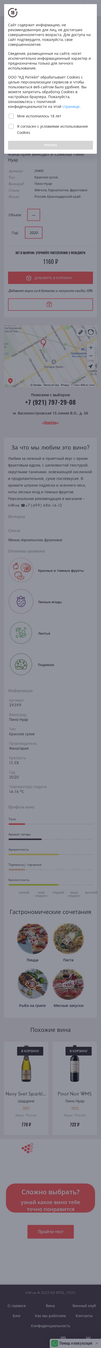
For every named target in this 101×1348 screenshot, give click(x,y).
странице (71, 106)
